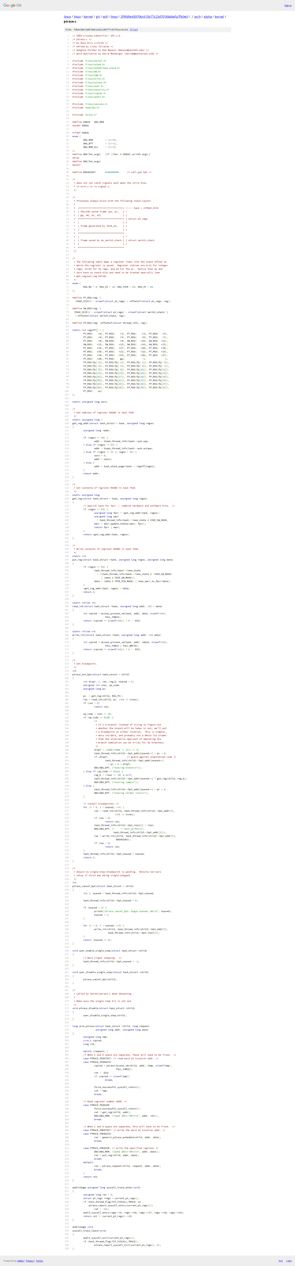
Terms (39, 1260)
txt (281, 1260)
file (134, 29)
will (105, 17)
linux (67, 17)
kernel (88, 17)
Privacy (30, 1260)
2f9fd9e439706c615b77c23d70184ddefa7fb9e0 (154, 17)
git (98, 17)
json (289, 1260)
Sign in (288, 5)
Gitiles (20, 1260)
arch (197, 17)
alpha (208, 17)
